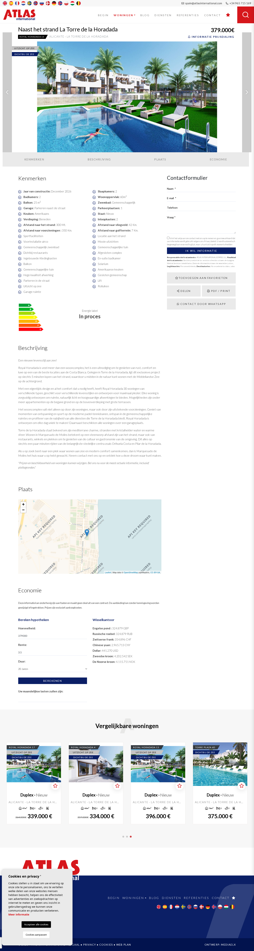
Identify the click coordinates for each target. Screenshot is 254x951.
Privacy (89, 944)
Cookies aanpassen (36, 934)
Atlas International (22, 14)
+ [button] (23, 504)
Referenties (188, 15)
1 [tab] (123, 837)
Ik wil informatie (201, 250)
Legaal (74, 944)
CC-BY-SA (155, 572)
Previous (7, 92)
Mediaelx (228, 944)
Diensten (163, 15)
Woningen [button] (123, 15)
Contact (212, 15)
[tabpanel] (220, 783)
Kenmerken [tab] (34, 159)
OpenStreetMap (131, 572)
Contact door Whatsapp (202, 303)
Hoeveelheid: (27, 628)
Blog (144, 15)
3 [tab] (131, 837)
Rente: (22, 644)
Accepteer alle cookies (36, 924)
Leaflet (108, 572)
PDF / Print (220, 290)
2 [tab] (127, 837)
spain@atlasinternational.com (203, 3)
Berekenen (52, 680)
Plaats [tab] (160, 159)
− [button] (23, 510)
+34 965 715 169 (240, 3)
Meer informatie (18, 914)
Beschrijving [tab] (99, 159)
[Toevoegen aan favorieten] (55, 786)
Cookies (106, 944)
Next (246, 92)
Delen (185, 290)
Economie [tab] (218, 159)
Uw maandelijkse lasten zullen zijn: (40, 691)
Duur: (21, 661)
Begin (103, 15)
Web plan (123, 944)
